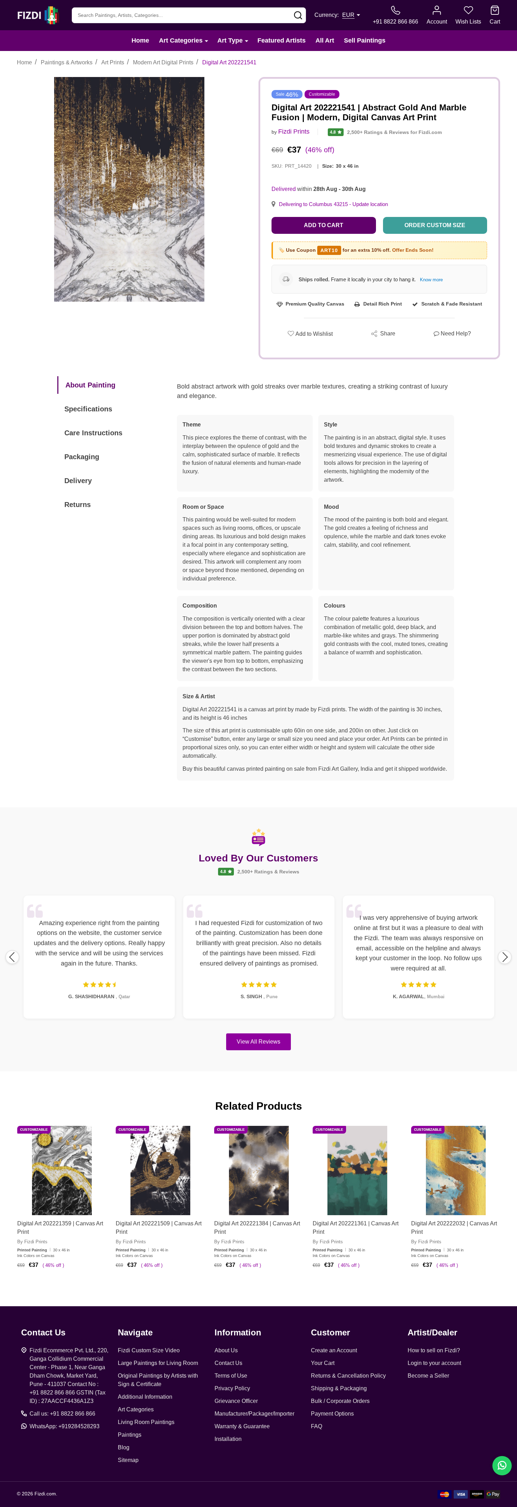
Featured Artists (281, 40)
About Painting (90, 385)
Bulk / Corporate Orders (340, 1401)
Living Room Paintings (146, 1422)
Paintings (129, 1435)
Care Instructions (93, 433)
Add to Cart (323, 225)
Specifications (88, 409)
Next (505, 957)
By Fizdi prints (32, 1241)
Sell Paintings (364, 40)
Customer (330, 1332)
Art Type (230, 40)
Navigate (135, 1332)
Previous (12, 957)
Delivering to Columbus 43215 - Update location (333, 204)
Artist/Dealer (432, 1332)
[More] (206, 40)
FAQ (316, 1426)
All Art (324, 40)
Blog (123, 1447)
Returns (77, 504)
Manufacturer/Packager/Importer (254, 1414)
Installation (228, 1439)
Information (238, 1332)
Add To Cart (70, 1285)
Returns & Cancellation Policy (348, 1376)
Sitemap (128, 1460)
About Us (226, 1350)
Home (140, 40)
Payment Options (332, 1414)
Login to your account (434, 1363)
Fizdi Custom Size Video (149, 1350)
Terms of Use (231, 1376)
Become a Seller (428, 1376)
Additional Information (145, 1397)
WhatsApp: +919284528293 (65, 1426)
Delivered (284, 189)
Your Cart (322, 1363)
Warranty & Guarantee (242, 1426)
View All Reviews (258, 1042)
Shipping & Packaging (339, 1388)
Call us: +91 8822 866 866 (62, 1414)
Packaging (81, 457)
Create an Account (334, 1350)
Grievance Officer (236, 1401)
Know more (431, 279)
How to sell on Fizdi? (434, 1350)
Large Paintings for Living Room (158, 1363)
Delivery (78, 481)
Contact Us (228, 1363)
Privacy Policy (232, 1388)
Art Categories (181, 40)
